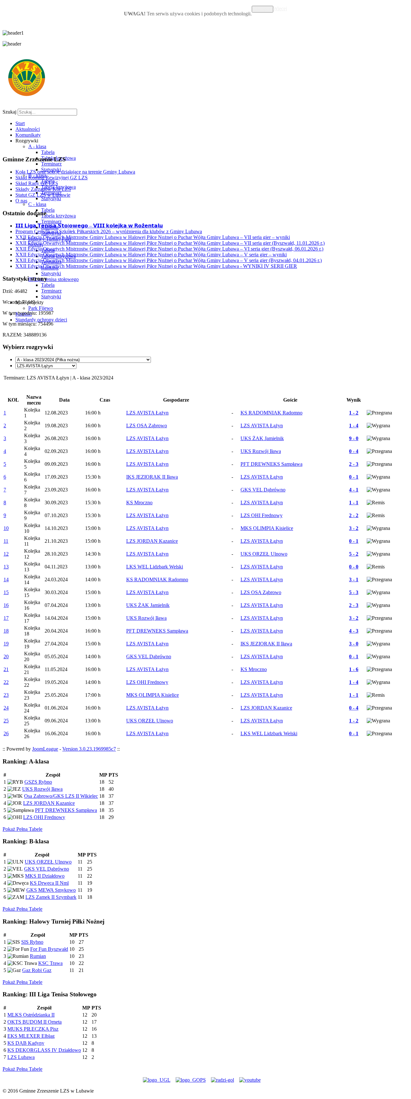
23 (6, 695)
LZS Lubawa (21, 1057)
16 (6, 605)
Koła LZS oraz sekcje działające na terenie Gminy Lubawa (75, 172)
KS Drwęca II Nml (49, 883)
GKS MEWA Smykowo (51, 890)
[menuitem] (20, 123)
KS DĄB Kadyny (25, 1043)
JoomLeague (45, 749)
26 (6, 733)
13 (6, 566)
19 (6, 643)
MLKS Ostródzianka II (31, 1015)
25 (6, 720)
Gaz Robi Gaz (36, 970)
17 (6, 618)
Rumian (38, 956)
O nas (21, 200)
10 (6, 528)
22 (6, 682)
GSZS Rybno (38, 782)
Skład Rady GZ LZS (36, 183)
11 (6, 541)
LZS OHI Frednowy (44, 817)
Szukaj (9, 112)
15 (6, 592)
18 (6, 631)
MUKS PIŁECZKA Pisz (32, 1029)
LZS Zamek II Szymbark (50, 897)
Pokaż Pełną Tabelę (22, 829)
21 (6, 669)
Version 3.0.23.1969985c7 (89, 749)
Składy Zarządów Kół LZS (43, 189)
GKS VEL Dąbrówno (46, 869)
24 (6, 708)
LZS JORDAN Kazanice (49, 803)
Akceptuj (262, 9)
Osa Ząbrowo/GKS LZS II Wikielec (61, 796)
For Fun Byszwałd (49, 949)
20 (6, 656)
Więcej (280, 8)
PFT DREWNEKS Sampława (66, 810)
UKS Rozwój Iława (42, 789)
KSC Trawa (50, 963)
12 (6, 554)
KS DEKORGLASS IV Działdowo (44, 1050)
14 (6, 579)
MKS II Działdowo (45, 876)
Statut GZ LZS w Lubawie (42, 195)
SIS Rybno (32, 942)
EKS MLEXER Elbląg (31, 1036)
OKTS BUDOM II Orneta (34, 1022)
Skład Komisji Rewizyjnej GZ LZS (51, 177)
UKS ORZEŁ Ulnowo (48, 862)
